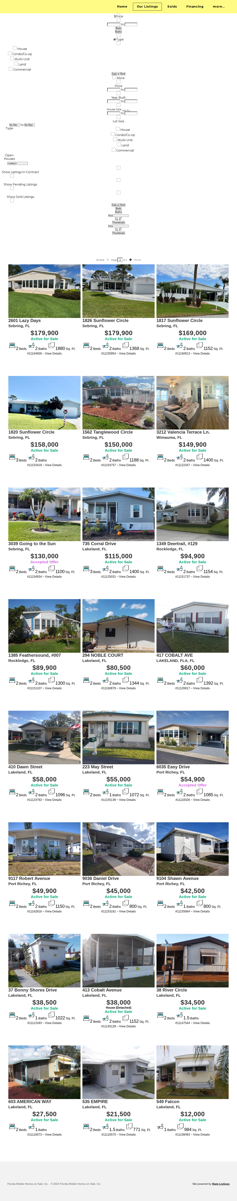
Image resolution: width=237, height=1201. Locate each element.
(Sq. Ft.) (126, 110)
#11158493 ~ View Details (192, 1134)
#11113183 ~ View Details (44, 1023)
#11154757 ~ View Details (118, 465)
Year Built (118, 97)
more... (219, 6)
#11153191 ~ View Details (118, 911)
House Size (114, 109)
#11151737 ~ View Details (192, 576)
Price (118, 86)
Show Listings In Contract (20, 172)
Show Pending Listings (20, 184)
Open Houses (9, 157)
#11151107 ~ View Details (44, 688)
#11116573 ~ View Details (44, 1134)
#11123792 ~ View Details (44, 799)
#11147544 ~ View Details (192, 1023)
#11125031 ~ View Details (118, 576)
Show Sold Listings (20, 197)
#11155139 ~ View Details (118, 799)
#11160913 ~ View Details (192, 353)
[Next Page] (130, 259)
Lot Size (118, 121)
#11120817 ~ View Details (192, 688)
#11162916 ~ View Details (44, 911)
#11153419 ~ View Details (44, 465)
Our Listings (147, 6)
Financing (194, 6)
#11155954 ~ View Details (118, 353)
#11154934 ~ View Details (44, 576)
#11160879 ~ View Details (118, 688)
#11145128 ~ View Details (118, 1026)
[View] (44, 291)
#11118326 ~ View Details (193, 799)
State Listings (221, 1183)
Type (9, 128)
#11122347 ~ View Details (192, 465)
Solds (172, 6)
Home (122, 6)
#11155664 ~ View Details (192, 911)
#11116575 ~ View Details (118, 1134)
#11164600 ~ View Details (44, 353)
